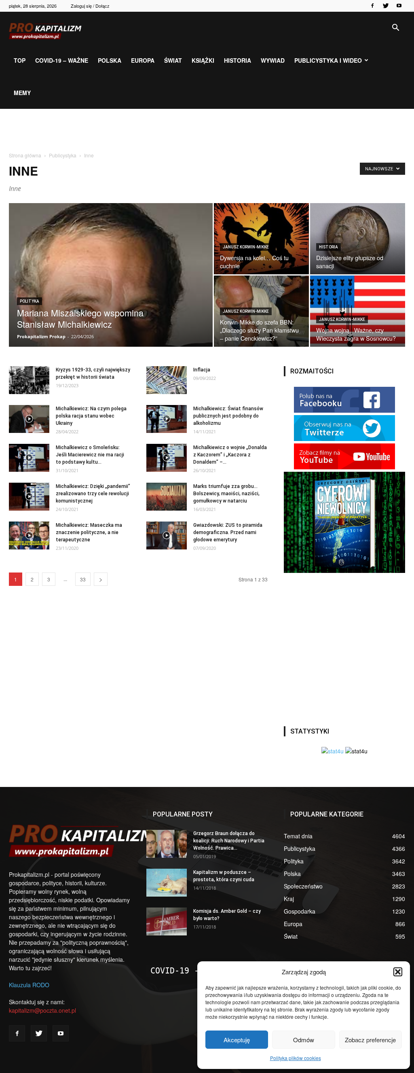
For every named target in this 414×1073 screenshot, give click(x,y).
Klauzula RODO (29, 985)
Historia (237, 60)
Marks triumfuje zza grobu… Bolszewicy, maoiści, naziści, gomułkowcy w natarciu (226, 493)
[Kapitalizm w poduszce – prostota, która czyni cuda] (166, 883)
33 (83, 579)
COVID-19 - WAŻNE (189, 970)
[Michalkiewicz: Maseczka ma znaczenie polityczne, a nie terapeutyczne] (29, 535)
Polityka (29, 301)
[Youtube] (399, 5)
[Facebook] (372, 5)
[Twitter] (386, 5)
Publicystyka (62, 155)
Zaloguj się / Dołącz (90, 5)
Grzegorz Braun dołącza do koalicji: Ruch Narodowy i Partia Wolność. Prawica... (228, 841)
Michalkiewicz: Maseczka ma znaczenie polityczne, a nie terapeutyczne (89, 532)
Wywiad (273, 60)
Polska (109, 60)
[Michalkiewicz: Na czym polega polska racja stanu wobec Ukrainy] (29, 419)
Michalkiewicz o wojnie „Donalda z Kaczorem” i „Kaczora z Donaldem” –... (230, 455)
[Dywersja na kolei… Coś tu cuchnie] (261, 238)
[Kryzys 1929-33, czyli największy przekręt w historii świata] (29, 380)
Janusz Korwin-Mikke (246, 247)
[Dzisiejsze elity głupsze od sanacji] (357, 238)
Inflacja (201, 370)
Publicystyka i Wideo (328, 60)
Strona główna (25, 155)
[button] (398, 972)
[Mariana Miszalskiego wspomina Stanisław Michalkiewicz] (111, 345)
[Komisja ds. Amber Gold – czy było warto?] (166, 921)
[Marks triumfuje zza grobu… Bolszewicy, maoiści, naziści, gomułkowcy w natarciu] (166, 497)
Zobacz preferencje (370, 1039)
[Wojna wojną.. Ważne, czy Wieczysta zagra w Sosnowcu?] (357, 311)
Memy (22, 93)
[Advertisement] (207, 131)
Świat (173, 60)
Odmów (303, 1039)
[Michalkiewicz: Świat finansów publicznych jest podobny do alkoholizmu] (166, 419)
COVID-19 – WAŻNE (61, 60)
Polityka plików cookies (295, 1057)
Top (19, 60)
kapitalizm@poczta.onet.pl (42, 1010)
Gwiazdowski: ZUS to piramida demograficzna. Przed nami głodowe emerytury (227, 532)
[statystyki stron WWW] (332, 751)
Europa (142, 60)
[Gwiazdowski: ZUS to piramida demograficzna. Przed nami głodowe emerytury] (166, 535)
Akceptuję (237, 1039)
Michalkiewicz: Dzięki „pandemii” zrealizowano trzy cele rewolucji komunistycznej (93, 493)
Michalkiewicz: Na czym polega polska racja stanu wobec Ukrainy (91, 416)
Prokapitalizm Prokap (41, 336)
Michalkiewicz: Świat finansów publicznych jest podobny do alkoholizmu (228, 416)
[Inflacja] (166, 380)
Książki (203, 60)
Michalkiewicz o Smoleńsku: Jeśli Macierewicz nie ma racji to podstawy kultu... (90, 455)
